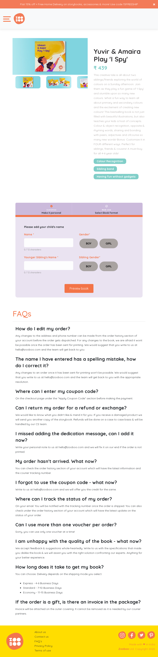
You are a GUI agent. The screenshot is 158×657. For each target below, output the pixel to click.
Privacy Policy (43, 646)
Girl (109, 243)
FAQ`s (38, 641)
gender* (84, 234)
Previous (10, 82)
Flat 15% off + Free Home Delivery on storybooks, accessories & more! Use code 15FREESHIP (79, 4)
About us (40, 632)
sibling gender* (89, 257)
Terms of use (42, 650)
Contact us (41, 636)
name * (29, 234)
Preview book (79, 288)
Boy (88, 243)
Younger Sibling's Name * (41, 257)
